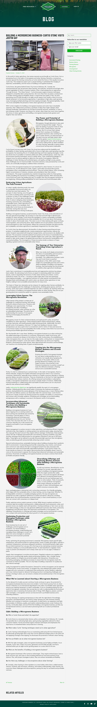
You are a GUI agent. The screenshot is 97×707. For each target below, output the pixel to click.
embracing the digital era (18, 387)
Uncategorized (73, 69)
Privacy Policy (44, 704)
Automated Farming (74, 60)
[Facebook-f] (84, 704)
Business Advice (73, 62)
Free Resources (28, 6)
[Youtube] (91, 704)
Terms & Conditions (67, 702)
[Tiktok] (95, 704)
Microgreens (72, 66)
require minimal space (54, 139)
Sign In (76, 6)
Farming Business (73, 64)
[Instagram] (88, 704)
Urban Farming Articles (75, 71)
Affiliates (53, 704)
